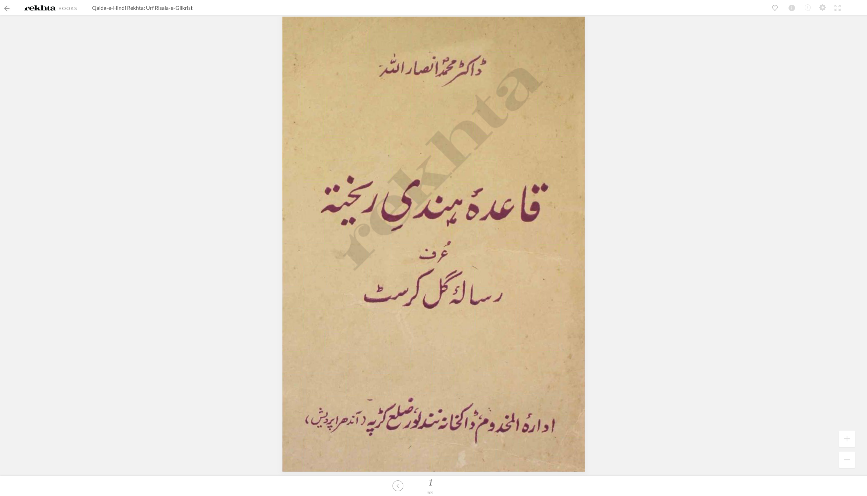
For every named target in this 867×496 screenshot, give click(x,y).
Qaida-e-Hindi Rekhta (118, 7)
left (397, 485)
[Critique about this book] (807, 7)
